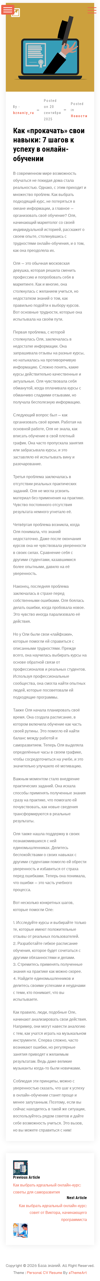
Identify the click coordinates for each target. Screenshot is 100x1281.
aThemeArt (78, 1272)
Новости (79, 116)
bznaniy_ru (23, 113)
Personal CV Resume (44, 1272)
